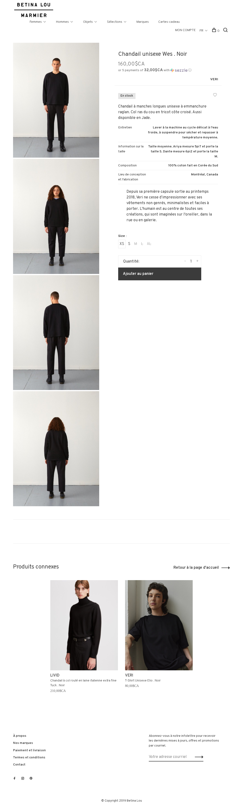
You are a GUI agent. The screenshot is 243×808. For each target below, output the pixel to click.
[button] (155, 70)
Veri (214, 79)
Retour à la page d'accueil (196, 567)
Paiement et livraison (29, 750)
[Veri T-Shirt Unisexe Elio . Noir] (159, 625)
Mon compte (185, 30)
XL (149, 244)
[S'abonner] (197, 757)
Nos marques (23, 743)
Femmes (36, 22)
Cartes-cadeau (169, 22)
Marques (142, 22)
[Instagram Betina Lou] (22, 778)
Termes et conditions (29, 758)
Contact (19, 765)
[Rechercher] (226, 31)
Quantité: (131, 261)
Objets (88, 22)
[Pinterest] (31, 778)
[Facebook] (14, 778)
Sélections (114, 22)
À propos (19, 736)
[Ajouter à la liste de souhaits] (215, 95)
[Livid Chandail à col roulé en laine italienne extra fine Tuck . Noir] (84, 625)
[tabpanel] (84, 642)
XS (122, 244)
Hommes (62, 22)
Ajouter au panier (138, 274)
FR (201, 31)
